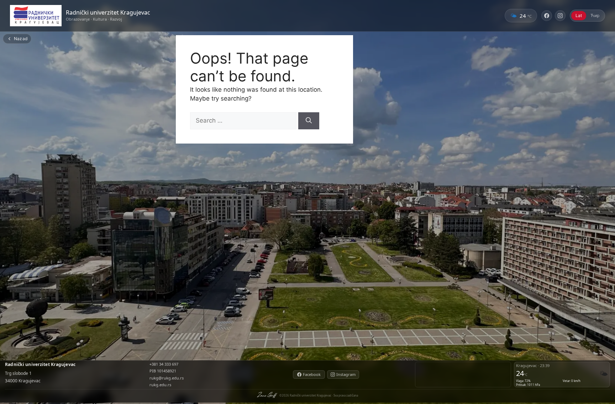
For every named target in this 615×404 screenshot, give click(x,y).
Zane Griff (266, 394)
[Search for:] (244, 120)
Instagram (346, 374)
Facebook (312, 374)
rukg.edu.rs (160, 384)
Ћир (594, 15)
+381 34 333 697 (163, 364)
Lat (578, 15)
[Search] (308, 120)
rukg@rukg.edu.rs (166, 378)
